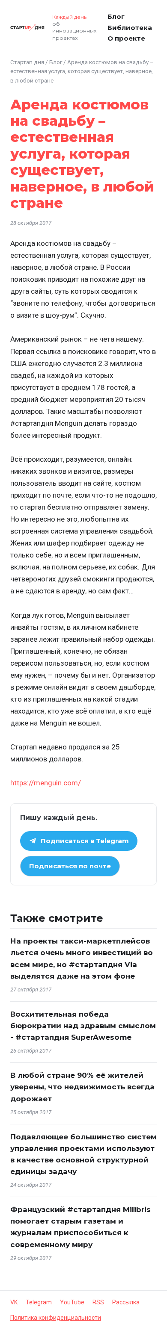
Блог (116, 16)
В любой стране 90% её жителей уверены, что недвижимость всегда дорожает (82, 1087)
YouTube (72, 1302)
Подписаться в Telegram (85, 841)
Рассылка (126, 1302)
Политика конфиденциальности (55, 1317)
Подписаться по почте (70, 866)
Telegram (39, 1302)
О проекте (126, 38)
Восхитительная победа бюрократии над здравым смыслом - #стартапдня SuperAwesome (83, 1025)
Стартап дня (27, 62)
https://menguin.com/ (45, 783)
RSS (98, 1302)
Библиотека (129, 28)
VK (14, 1302)
